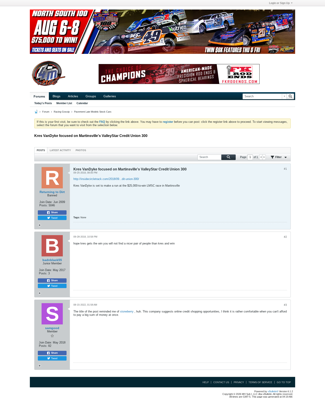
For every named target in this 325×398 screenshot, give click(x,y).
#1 (285, 168)
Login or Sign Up (279, 3)
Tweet (54, 217)
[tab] (40, 150)
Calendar (82, 103)
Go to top (284, 382)
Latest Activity (60, 150)
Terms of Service (260, 382)
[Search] (290, 96)
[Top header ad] (162, 32)
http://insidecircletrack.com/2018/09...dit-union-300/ (106, 179)
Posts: (43, 205)
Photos (81, 150)
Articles (73, 96)
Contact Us (221, 382)
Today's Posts (43, 103)
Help (206, 382)
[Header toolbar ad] (179, 74)
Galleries (109, 96)
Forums (39, 96)
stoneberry (127, 311)
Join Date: (45, 202)
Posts (41, 150)
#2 (285, 236)
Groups (91, 96)
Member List (64, 103)
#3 (285, 304)
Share (54, 212)
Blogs (56, 96)
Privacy (239, 382)
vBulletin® (273, 391)
